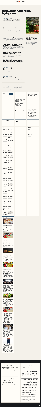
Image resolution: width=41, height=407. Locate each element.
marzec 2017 (10, 206)
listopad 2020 (10, 134)
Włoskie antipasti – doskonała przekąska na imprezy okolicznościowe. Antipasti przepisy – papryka (7, 315)
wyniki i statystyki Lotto (31, 397)
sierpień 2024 (5, 170)
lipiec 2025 (4, 150)
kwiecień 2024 (5, 175)
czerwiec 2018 (10, 180)
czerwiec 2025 (5, 152)
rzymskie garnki (26, 384)
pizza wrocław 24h (29, 378)
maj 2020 (9, 145)
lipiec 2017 (10, 199)
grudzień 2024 (5, 162)
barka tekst (24, 365)
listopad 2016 (10, 213)
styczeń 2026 (5, 139)
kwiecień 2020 (10, 147)
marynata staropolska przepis (29, 369)
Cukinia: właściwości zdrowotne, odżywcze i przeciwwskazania (8, 300)
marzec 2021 (10, 129)
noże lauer (33, 373)
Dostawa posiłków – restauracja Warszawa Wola (32, 113)
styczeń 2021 (10, 132)
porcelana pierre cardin (31, 381)
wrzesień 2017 (10, 196)
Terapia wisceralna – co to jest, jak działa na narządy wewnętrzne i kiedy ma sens (20, 111)
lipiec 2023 (4, 186)
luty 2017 (9, 208)
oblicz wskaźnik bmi (33, 374)
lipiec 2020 (10, 142)
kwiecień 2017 (10, 204)
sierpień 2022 (5, 198)
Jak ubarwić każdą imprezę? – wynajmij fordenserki (7, 345)
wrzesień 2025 (5, 147)
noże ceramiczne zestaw (26, 373)
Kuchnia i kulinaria (5, 18)
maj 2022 (4, 201)
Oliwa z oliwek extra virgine (28, 375)
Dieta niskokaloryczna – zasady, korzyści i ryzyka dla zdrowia (8, 240)
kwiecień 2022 (5, 203)
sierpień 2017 (10, 198)
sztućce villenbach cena (30, 387)
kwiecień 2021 (5, 214)
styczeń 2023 (5, 194)
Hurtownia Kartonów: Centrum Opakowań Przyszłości (32, 95)
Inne (28, 132)
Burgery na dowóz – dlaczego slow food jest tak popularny (9, 385)
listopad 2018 (10, 170)
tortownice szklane (31, 390)
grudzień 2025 (5, 141)
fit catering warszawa (32, 368)
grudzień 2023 (5, 178)
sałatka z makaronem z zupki (33, 384)
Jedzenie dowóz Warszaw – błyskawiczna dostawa (32, 110)
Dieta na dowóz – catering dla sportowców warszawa (32, 116)
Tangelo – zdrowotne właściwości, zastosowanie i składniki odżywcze (7, 269)
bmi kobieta (28, 365)
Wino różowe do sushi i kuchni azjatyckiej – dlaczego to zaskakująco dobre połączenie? (20, 108)
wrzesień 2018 (10, 175)
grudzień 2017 (10, 190)
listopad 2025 (5, 142)
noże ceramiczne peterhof (31, 371)
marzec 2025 (5, 157)
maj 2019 (9, 162)
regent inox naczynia (32, 382)
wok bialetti (28, 396)
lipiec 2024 (4, 171)
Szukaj (11, 93)
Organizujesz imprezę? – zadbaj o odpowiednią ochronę (8, 286)
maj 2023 (4, 189)
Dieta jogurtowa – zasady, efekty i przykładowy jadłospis (8, 331)
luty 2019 (9, 165)
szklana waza (31, 385)
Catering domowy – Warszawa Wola (7, 382)
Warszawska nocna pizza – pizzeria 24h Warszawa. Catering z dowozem (10, 368)
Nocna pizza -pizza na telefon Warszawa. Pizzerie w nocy (10, 388)
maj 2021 (4, 212)
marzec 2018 (10, 185)
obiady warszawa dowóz (27, 374)
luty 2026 (4, 137)
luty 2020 (9, 150)
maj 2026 (4, 132)
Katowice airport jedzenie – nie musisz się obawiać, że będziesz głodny (10, 371)
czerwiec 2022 (5, 199)
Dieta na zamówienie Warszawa (7, 380)
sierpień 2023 (5, 184)
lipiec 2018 (10, 178)
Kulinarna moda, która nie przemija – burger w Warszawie (7, 255)
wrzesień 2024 (5, 168)
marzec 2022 (5, 204)
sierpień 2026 (5, 129)
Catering (29, 129)
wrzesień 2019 (10, 157)
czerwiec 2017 (10, 201)
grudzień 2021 (5, 206)
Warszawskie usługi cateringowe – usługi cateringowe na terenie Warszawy (33, 106)
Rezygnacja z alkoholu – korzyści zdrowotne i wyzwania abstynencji (20, 100)
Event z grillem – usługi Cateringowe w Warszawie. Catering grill (32, 101)
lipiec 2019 (10, 160)
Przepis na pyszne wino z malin (7, 365)
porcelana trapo (24, 382)
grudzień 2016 (10, 211)
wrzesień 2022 (5, 196)
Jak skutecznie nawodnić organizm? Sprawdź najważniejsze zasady (19, 104)
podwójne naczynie (27, 379)
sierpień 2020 (10, 140)
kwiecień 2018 (10, 183)
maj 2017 (9, 203)
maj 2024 (4, 173)
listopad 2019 (10, 155)
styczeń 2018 (10, 188)
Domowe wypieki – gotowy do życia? (7, 226)
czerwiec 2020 (10, 143)
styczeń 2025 (5, 160)
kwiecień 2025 (5, 155)
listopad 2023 (5, 180)
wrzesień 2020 (10, 138)
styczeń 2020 (10, 152)
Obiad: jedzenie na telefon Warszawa (32, 98)
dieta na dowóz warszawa (29, 367)
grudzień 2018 (10, 169)
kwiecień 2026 (5, 134)
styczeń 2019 (10, 167)
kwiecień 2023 (5, 191)
